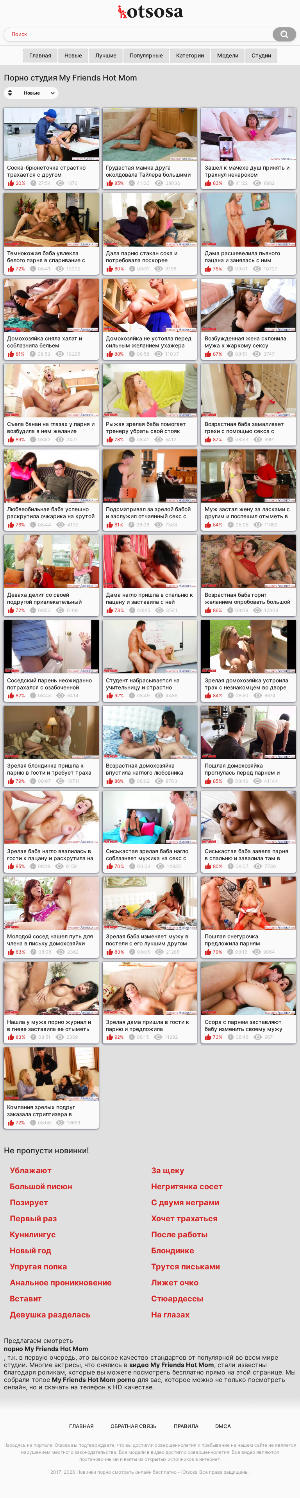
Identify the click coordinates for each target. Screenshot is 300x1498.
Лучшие (105, 55)
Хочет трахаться (184, 1218)
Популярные (146, 55)
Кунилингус (33, 1234)
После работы (179, 1234)
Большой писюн (41, 1186)
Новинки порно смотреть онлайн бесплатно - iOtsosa (137, 1472)
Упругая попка (38, 1266)
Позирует (29, 1202)
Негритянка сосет (187, 1186)
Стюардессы (177, 1298)
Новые (73, 55)
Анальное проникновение (61, 1282)
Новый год (30, 1250)
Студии (261, 55)
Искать (284, 34)
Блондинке (172, 1250)
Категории (190, 55)
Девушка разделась (50, 1314)
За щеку (167, 1170)
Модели (227, 55)
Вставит (26, 1298)
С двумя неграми (185, 1202)
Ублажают (31, 1170)
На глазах (170, 1314)
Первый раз (33, 1218)
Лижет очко (174, 1282)
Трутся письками (185, 1266)
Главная (40, 55)
